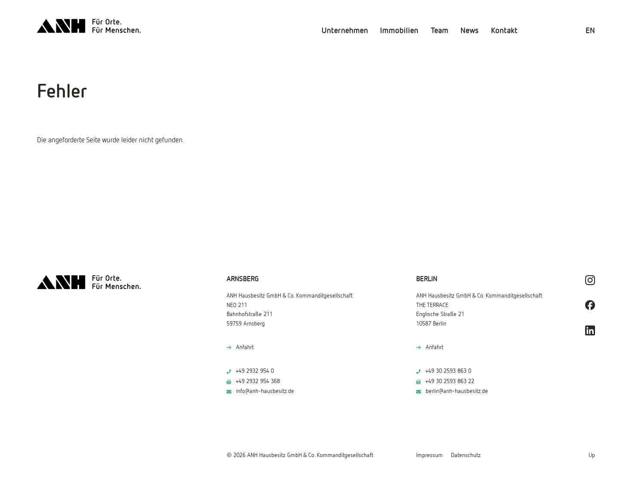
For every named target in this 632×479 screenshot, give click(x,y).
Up (592, 455)
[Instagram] (590, 280)
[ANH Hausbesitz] (89, 26)
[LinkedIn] (590, 330)
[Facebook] (590, 305)
